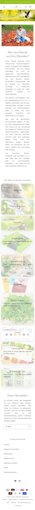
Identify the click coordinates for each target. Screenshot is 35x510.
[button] (4, 7)
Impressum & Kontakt (11, 449)
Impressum (18, 505)
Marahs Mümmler (16, 497)
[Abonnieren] (29, 426)
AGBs (6, 467)
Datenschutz (8, 454)
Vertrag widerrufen (10, 472)
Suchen (6, 444)
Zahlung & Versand (10, 463)
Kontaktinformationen (24, 502)
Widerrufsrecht (9, 458)
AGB (7, 502)
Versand (13, 502)
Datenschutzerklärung (26, 499)
